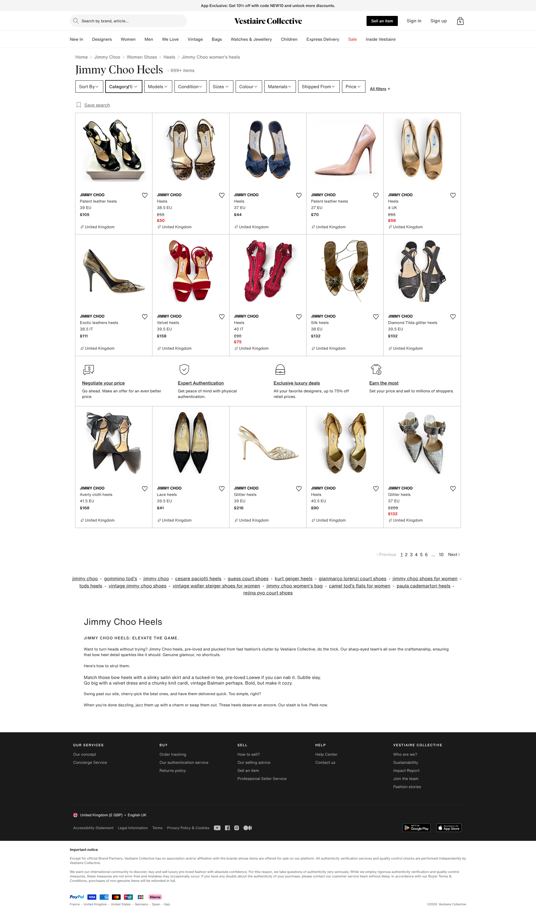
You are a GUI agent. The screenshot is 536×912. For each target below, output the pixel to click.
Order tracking (172, 754)
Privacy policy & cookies (188, 828)
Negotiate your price (103, 383)
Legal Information (133, 828)
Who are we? (405, 754)
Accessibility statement (93, 828)
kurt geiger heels (293, 578)
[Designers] (116, 39)
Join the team (405, 779)
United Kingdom (95, 904)
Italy (167, 904)
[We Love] (183, 39)
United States (121, 904)
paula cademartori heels (424, 585)
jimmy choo (85, 578)
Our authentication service (183, 762)
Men (149, 39)
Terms (157, 828)
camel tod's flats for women (359, 585)
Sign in (414, 21)
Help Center (326, 754)
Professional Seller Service (261, 779)
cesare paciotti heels (198, 578)
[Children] (302, 39)
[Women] (140, 39)
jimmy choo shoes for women (425, 578)
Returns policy (172, 771)
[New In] (87, 39)
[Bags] (226, 39)
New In (76, 39)
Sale (352, 39)
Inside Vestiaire (381, 39)
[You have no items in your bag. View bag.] (460, 21)
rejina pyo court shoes (268, 592)
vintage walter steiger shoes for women (216, 585)
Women (128, 39)
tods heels (90, 585)
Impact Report (406, 771)
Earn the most (384, 383)
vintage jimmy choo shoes (137, 585)
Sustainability (405, 762)
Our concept (84, 754)
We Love (170, 39)
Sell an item (382, 21)
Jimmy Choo (107, 57)
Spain (156, 904)
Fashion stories (407, 787)
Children (289, 39)
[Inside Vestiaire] (400, 39)
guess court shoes (248, 578)
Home (81, 57)
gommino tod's (120, 578)
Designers (102, 39)
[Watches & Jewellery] (276, 39)
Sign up (438, 21)
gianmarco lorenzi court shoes (352, 578)
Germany (141, 904)
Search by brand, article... (105, 21)
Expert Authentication (201, 383)
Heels (169, 57)
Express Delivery (323, 39)
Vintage (195, 39)
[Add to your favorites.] (144, 195)
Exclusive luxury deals (297, 383)
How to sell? (248, 754)
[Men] (157, 39)
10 (441, 554)
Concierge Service (90, 762)
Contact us (325, 762)
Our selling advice (253, 762)
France (75, 904)
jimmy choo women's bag (294, 585)
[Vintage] (207, 39)
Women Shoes (142, 57)
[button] (460, 21)
